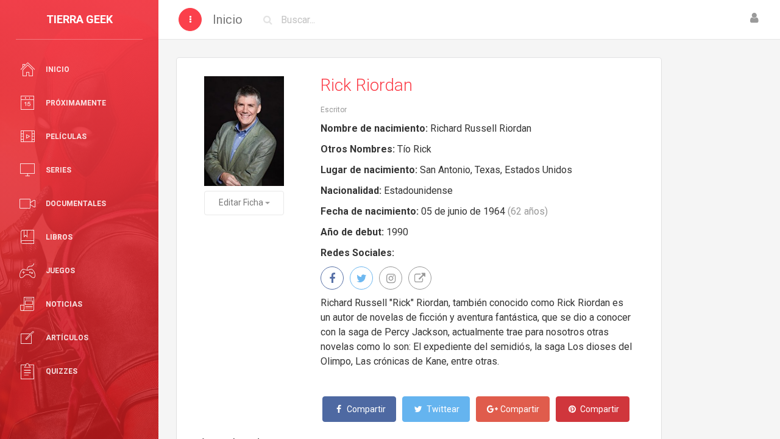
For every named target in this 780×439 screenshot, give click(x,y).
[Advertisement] (720, 241)
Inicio (228, 19)
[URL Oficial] (419, 278)
